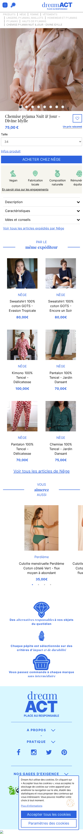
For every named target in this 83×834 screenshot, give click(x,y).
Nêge (23, 14)
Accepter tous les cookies (49, 814)
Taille (4, 134)
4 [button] (38, 107)
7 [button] (57, 107)
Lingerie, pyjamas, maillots (24, 17)
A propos (37, 730)
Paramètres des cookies (48, 823)
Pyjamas (12, 21)
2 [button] (26, 107)
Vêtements (50, 14)
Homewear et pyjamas (62, 17)
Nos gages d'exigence (37, 774)
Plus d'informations (31, 805)
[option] (41, 69)
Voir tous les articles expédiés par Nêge (33, 228)
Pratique (37, 742)
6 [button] (51, 107)
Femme (34, 14)
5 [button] (45, 107)
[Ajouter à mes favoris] (77, 118)
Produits (9, 14)
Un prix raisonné (72, 126)
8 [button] (63, 107)
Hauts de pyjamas (34, 21)
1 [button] (20, 107)
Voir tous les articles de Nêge (41, 471)
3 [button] (32, 107)
